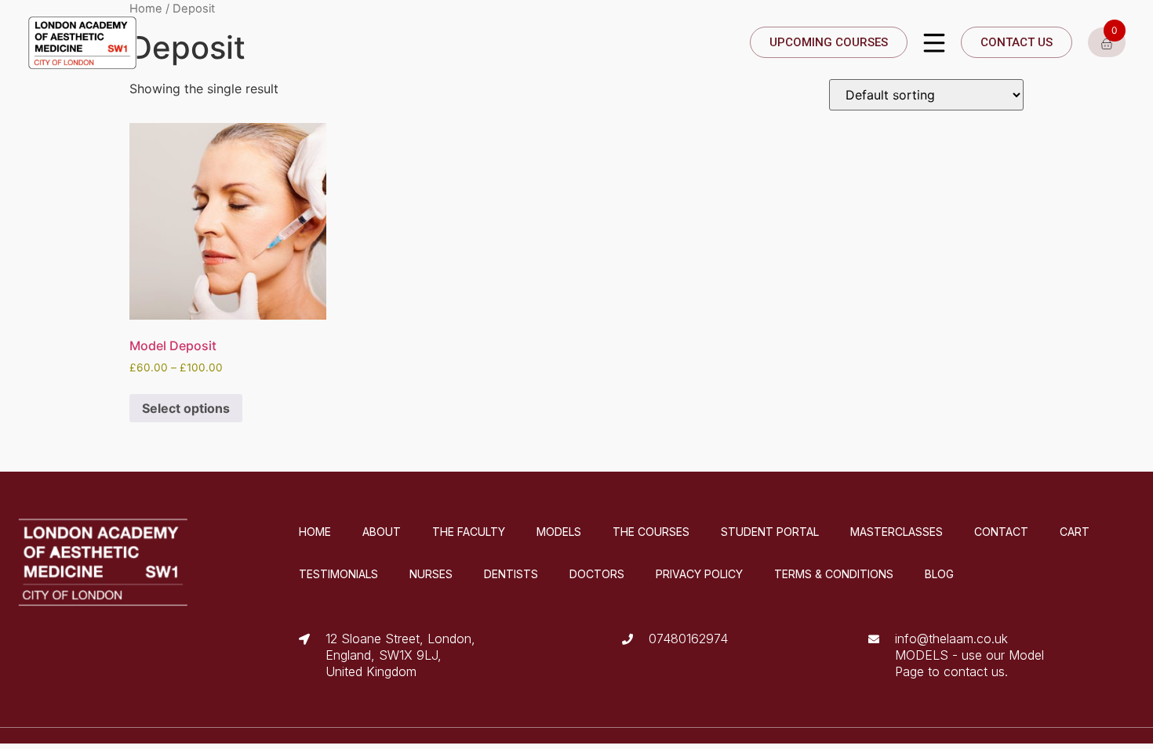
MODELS (558, 531)
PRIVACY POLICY (699, 574)
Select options (186, 408)
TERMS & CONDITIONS (833, 574)
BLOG (939, 574)
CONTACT (1001, 531)
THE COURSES (651, 531)
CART (1074, 531)
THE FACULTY (468, 531)
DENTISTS (511, 574)
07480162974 (688, 638)
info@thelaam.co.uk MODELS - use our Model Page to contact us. (969, 655)
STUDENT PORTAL (770, 531)
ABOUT (381, 531)
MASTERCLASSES (896, 531)
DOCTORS (596, 574)
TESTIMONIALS (338, 574)
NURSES (431, 574)
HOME (315, 531)
